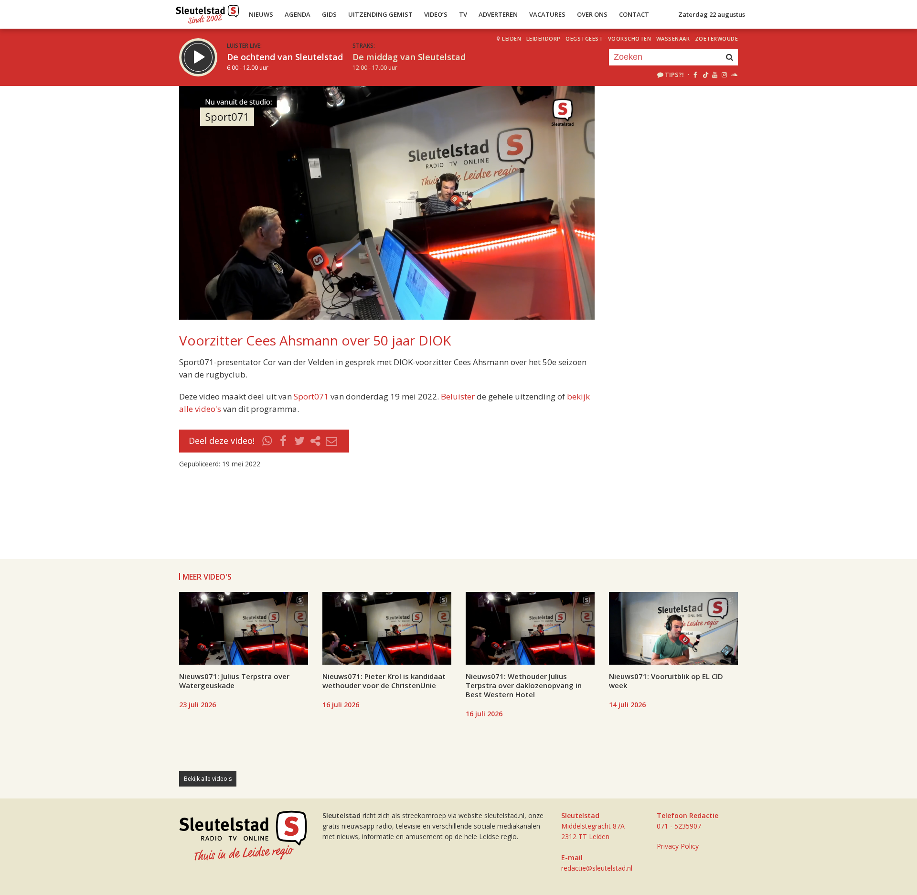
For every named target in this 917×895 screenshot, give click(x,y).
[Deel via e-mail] (331, 441)
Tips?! (674, 74)
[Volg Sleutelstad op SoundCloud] (733, 74)
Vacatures (547, 14)
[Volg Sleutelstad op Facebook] (695, 74)
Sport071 (311, 396)
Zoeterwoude (716, 38)
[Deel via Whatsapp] (267, 441)
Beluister (458, 396)
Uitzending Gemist (380, 14)
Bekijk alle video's (208, 779)
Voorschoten (629, 38)
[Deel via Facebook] (284, 441)
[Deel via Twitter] (299, 441)
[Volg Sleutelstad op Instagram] (724, 74)
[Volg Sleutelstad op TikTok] (704, 74)
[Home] (207, 12)
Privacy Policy (678, 846)
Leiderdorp (543, 38)
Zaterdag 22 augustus (711, 14)
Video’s (436, 14)
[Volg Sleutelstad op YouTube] (714, 74)
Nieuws (261, 14)
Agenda (297, 14)
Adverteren (498, 14)
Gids (329, 14)
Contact (634, 14)
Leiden (511, 38)
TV (463, 14)
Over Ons (592, 14)
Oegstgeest (584, 38)
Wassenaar (673, 38)
